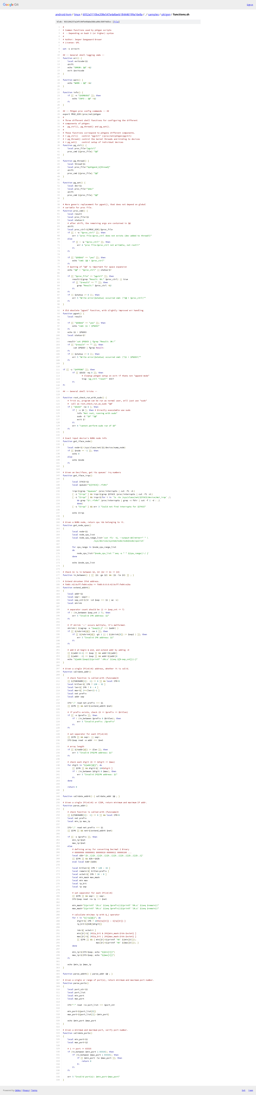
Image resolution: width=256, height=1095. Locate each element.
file (116, 21)
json (250, 1090)
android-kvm (63, 14)
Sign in (250, 4)
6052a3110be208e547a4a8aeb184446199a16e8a (113, 14)
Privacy (26, 1090)
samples (153, 14)
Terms (34, 1090)
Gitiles (18, 1090)
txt (243, 1090)
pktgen (166, 14)
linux (77, 14)
